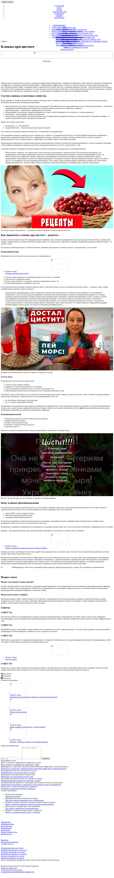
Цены (67, 47)
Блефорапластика (7, 824)
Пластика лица (6, 826)
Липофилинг (6, 822)
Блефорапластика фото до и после (14, 850)
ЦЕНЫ (59, 10)
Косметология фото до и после (12, 858)
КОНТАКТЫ (59, 18)
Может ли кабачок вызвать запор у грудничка (22, 812)
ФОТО (59, 8)
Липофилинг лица (69, 27)
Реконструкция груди (9, 832)
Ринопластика (6, 828)
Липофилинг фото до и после (12, 848)
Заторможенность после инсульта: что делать (18, 773)
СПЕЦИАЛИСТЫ (59, 12)
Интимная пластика (67, 39)
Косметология (6, 834)
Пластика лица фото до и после (13, 852)
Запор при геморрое (13, 796)
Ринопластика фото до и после (12, 856)
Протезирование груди (69, 35)
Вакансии (4, 840)
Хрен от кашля (11, 659)
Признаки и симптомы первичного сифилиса (18, 789)
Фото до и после (67, 45)
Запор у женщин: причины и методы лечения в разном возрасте (29, 804)
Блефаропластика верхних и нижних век (71, 29)
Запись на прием (66, 49)
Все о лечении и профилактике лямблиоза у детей (20, 765)
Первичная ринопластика (68, 33)
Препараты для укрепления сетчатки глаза (17, 777)
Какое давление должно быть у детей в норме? (27, 727)
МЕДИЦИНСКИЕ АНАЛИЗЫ (67, 41)
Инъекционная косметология (67, 37)
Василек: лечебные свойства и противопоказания (29, 742)
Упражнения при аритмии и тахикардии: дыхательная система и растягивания (31, 785)
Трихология (67, 43)
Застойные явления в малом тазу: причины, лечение (21, 781)
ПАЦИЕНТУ (59, 14)
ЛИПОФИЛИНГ (59, 25)
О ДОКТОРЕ (59, 6)
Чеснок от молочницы (18, 712)
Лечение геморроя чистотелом (16, 273)
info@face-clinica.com (9, 868)
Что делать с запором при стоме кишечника (22, 808)
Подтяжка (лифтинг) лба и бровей (82, 31)
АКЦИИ (59, 16)
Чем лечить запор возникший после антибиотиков (24, 800)
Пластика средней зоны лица (81, 33)
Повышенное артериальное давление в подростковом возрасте (33, 697)
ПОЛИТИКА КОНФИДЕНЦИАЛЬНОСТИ (17, 872)
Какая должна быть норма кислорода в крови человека (26, 548)
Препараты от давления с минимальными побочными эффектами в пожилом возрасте (33, 769)
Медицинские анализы (9, 842)
